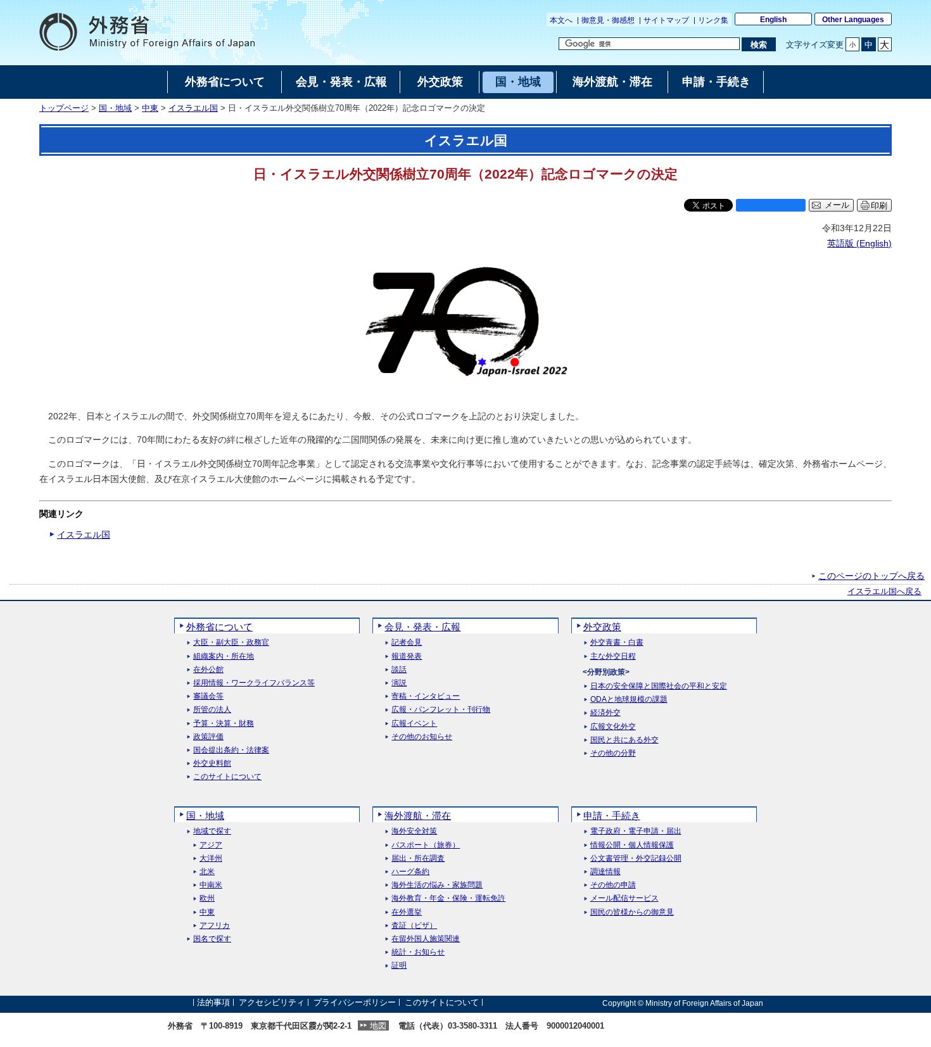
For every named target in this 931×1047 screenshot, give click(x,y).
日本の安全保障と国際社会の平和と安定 (658, 686)
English (773, 19)
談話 (399, 670)
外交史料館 (212, 763)
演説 (399, 683)
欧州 (207, 898)
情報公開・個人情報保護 (632, 845)
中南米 (211, 885)
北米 (207, 872)
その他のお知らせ (421, 737)
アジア (211, 845)
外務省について (219, 626)
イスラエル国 (193, 108)
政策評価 (208, 737)
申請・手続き (611, 815)
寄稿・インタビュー (425, 696)
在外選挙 (406, 912)
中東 (150, 108)
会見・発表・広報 (422, 626)
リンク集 (713, 20)
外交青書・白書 (616, 642)
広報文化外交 (613, 727)
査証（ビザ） (414, 926)
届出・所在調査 (418, 858)
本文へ (561, 20)
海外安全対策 (414, 831)
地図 (378, 1026)
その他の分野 (613, 753)
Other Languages (853, 19)
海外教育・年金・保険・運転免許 (448, 898)
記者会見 (406, 642)
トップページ (64, 108)
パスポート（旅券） (425, 845)
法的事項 (213, 1003)
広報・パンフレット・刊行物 (440, 710)
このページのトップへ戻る (871, 575)
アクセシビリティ (272, 1003)
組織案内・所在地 (223, 656)
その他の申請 (613, 885)
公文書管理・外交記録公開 (635, 858)
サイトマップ (666, 20)
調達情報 (605, 872)
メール (837, 205)
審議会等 (208, 696)
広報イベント (414, 724)
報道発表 (406, 656)
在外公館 (208, 670)
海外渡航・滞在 (417, 815)
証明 (399, 965)
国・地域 (115, 108)
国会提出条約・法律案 (231, 750)
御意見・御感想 (608, 20)
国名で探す (212, 939)
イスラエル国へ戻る (884, 591)
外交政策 (602, 626)
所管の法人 (212, 710)
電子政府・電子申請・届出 (635, 831)
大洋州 (211, 858)
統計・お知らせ (418, 952)
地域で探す (212, 831)
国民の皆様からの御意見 (632, 912)
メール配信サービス (624, 898)
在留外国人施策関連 (425, 939)
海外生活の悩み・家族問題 (437, 885)
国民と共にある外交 (624, 740)
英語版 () (859, 243)
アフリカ (215, 926)
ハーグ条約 (410, 872)
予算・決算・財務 (223, 724)
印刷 (879, 205)
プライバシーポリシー (355, 1003)
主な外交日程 (613, 656)
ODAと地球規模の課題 (629, 699)
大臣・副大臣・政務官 (231, 642)
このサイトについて (227, 777)
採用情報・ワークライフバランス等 (254, 683)
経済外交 (605, 713)
